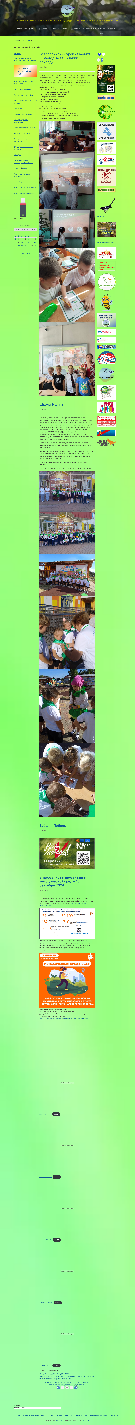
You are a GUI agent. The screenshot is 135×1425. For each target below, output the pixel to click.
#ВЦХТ (41, 1018)
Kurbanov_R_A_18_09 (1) (46, 1302)
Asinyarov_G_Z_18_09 (45, 1114)
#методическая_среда (71, 1018)
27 (28, 245)
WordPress (59, 1420)
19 (25, 242)
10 (19, 239)
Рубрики (17, 1405)
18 (22, 242)
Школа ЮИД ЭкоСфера (22, 133)
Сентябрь (28, 40)
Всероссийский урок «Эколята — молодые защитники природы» (65, 58)
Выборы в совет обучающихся (25, 187)
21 (32, 242)
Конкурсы (17, 168)
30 (15, 249)
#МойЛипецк (110, 242)
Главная (54, 29)
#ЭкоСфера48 (85, 1018)
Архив (24, 168)
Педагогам (112, 29)
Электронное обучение (22, 89)
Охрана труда (19, 108)
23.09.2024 (43, 67)
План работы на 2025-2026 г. (24, 95)
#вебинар (59, 1018)
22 (35, 242)
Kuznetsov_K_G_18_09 (45, 1365)
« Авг (22, 254)
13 (28, 239)
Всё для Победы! (53, 826)
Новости (65, 29)
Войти (17, 54)
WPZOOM (86, 1420)
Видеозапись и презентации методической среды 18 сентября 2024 (62, 881)
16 (15, 242)
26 (25, 245)
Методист (53, 1382)
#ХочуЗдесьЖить (102, 242)
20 (28, 242)
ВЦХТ (47, 1382)
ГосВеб (45, 29)
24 (19, 245)
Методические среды (68, 1385)
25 (22, 245)
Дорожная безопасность (23, 114)
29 (35, 245)
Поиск (119, 33)
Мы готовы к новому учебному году (27, 29)
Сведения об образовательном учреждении (89, 29)
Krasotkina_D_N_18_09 (45, 1239)
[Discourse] (99, 54)
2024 (22, 40)
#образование (50, 1018)
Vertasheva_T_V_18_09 (45, 1177)
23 (15, 245)
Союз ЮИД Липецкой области (25, 128)
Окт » (28, 254)
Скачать (56, 1114)
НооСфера (17, 155)
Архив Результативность (23, 182)
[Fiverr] (103, 54)
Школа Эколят (51, 404)
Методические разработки (67, 1382)
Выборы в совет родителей (24, 193)
